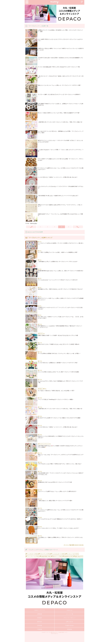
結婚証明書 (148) (45, 556)
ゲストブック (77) (44, 554)
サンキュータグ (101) (72, 554)
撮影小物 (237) (79, 556)
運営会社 (39, 621)
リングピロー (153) (32, 554)
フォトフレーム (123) (33, 556)
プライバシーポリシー (69, 617)
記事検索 (39, 614)
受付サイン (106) (57, 556)
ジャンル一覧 (69, 614)
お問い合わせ (69, 621)
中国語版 (39, 629)
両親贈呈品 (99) (68, 556)
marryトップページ (39, 610)
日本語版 (39, 625)
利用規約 (39, 617)
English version (69, 625)
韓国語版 (69, 629)
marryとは (69, 610)
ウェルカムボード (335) (58, 554)
